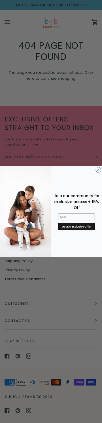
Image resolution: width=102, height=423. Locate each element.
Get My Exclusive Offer (77, 226)
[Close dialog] (98, 169)
